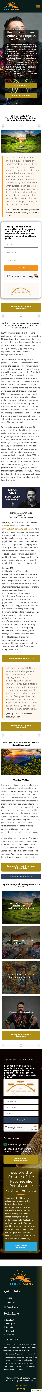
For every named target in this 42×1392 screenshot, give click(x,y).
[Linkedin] (18, 1389)
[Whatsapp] (24, 1389)
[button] (38, 6)
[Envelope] (21, 1389)
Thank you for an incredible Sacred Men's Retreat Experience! (21, 743)
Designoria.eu (21, 1385)
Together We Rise (21, 780)
